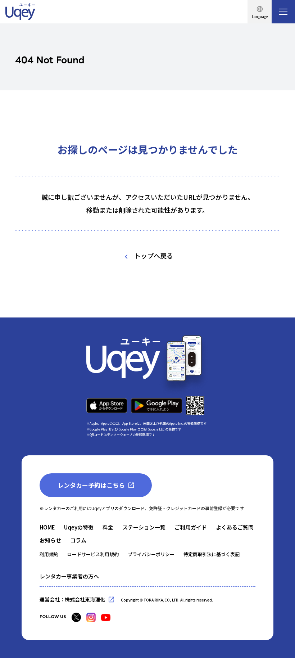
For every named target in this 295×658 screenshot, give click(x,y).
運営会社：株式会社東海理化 (72, 599)
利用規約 (49, 554)
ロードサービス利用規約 (93, 554)
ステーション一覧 (143, 527)
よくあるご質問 (235, 527)
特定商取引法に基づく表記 (211, 554)
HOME (47, 527)
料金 (108, 527)
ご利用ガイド (190, 527)
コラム (78, 540)
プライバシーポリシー (151, 554)
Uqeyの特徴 (79, 527)
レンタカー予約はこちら (91, 485)
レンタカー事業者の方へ (69, 576)
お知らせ (50, 540)
